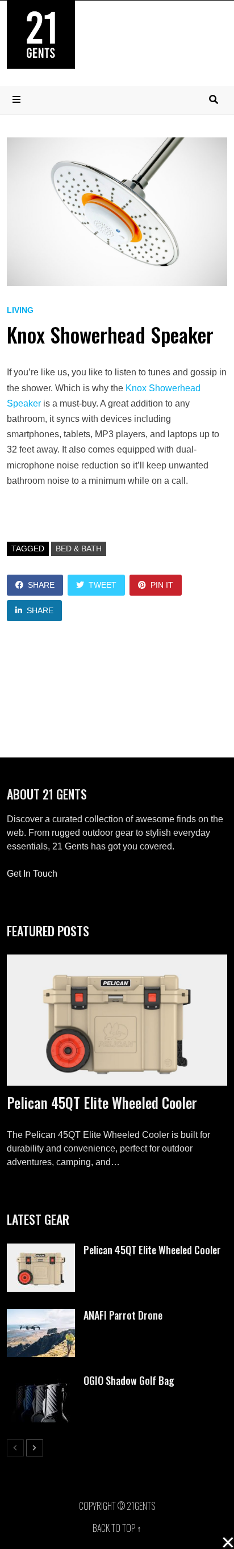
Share (41, 584)
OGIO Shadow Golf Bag (128, 1380)
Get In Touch (32, 873)
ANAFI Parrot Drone (122, 1315)
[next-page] (34, 1447)
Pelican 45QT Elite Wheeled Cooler (102, 1102)
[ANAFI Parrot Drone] (41, 1315)
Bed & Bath (79, 548)
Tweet (102, 584)
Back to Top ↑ (117, 1528)
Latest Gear (38, 1219)
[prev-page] (15, 1447)
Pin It (162, 584)
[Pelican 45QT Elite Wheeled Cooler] (117, 1020)
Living (20, 310)
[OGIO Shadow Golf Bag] (41, 1380)
